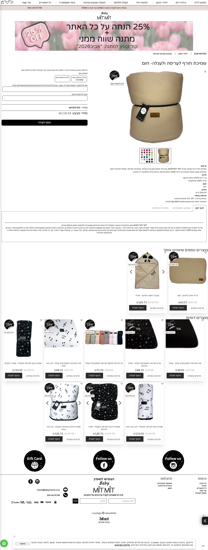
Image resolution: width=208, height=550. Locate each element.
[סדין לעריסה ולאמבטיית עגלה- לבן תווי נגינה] (63, 357)
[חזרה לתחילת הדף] (203, 546)
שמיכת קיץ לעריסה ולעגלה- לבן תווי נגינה (144, 426)
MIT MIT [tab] (199, 208)
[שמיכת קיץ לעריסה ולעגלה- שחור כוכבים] (23, 357)
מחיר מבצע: (79, 113)
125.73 (142, 302)
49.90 (191, 370)
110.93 (18, 370)
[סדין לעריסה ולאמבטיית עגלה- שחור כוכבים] (144, 357)
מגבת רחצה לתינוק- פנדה (147, 295)
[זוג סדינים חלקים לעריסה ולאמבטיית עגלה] (104, 357)
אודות (204, 486)
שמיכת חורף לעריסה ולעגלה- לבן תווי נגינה (64, 428)
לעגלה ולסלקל (121, 2)
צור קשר (26, 2)
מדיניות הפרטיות (122, 545)
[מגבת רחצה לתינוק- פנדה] (147, 289)
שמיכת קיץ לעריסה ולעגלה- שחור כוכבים (23, 363)
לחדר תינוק (161, 2)
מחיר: (84, 107)
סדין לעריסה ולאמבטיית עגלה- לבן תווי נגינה (63, 364)
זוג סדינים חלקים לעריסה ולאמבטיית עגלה (104, 363)
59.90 (150, 370)
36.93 (180, 370)
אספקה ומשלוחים (164, 483)
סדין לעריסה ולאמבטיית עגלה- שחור (184, 363)
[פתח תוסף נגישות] (205, 521)
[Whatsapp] (4, 543)
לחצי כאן (175, 201)
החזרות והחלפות (165, 486)
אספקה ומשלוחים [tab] (182, 208)
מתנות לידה (200, 2)
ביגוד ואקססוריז (67, 2)
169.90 (154, 302)
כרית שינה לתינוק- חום (188, 295)
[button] (178, 308)
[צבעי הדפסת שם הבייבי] (147, 163)
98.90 (110, 370)
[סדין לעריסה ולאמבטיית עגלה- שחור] (185, 357)
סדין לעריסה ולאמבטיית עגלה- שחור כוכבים (144, 364)
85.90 (193, 302)
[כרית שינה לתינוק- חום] (188, 289)
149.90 (30, 370)
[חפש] (11, 2)
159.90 (75, 107)
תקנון (170, 488)
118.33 (66, 113)
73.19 (100, 370)
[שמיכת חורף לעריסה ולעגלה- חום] (163, 163)
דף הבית (202, 483)
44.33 (140, 370)
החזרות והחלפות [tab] (160, 208)
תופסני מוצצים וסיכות (94, 2)
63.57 (183, 302)
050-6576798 (53, 495)
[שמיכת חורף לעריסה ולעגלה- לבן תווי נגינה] (64, 420)
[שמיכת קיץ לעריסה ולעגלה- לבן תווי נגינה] (144, 420)
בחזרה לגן (181, 2)
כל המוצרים (45, 2)
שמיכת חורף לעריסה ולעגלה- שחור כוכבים (104, 428)
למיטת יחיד (142, 2)
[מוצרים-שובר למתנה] (35, 461)
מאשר (22, 544)
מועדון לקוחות (200, 493)
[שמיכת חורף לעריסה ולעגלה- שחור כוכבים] (104, 420)
